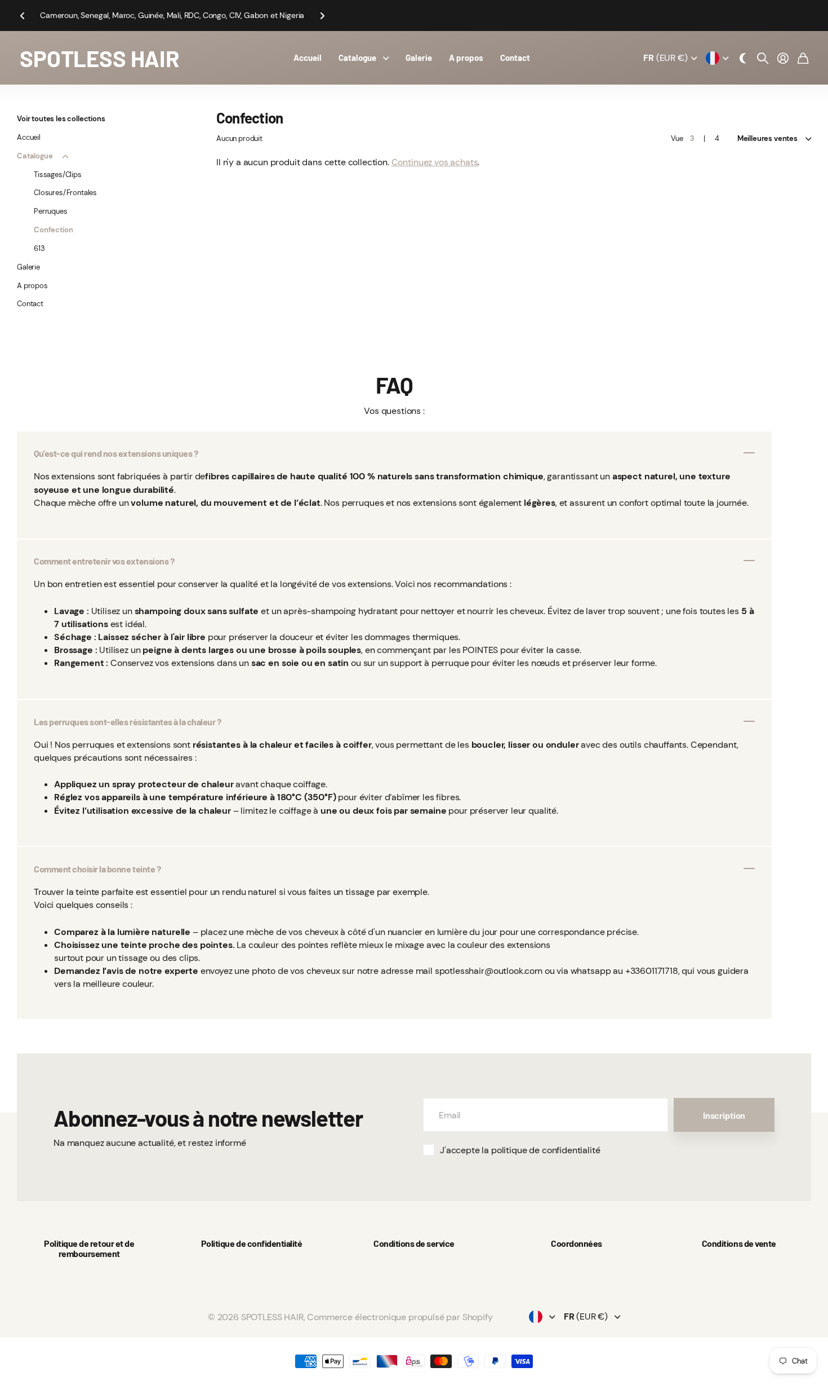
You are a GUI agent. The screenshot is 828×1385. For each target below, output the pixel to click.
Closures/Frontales (65, 192)
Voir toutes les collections (61, 118)
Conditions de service (414, 1243)
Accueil (307, 57)
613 (39, 248)
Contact (515, 57)
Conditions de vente (739, 1243)
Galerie (419, 57)
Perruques (51, 211)
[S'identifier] (783, 58)
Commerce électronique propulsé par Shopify (399, 1317)
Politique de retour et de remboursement (89, 1248)
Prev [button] (22, 15)
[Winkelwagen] (803, 58)
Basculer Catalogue (65, 156)
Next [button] (322, 15)
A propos (466, 57)
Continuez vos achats (434, 162)
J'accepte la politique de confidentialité (520, 1150)
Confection (53, 230)
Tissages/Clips (58, 174)
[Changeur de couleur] (743, 58)
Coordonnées (576, 1243)
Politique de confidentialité (251, 1243)
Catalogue (357, 57)
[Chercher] (762, 58)
